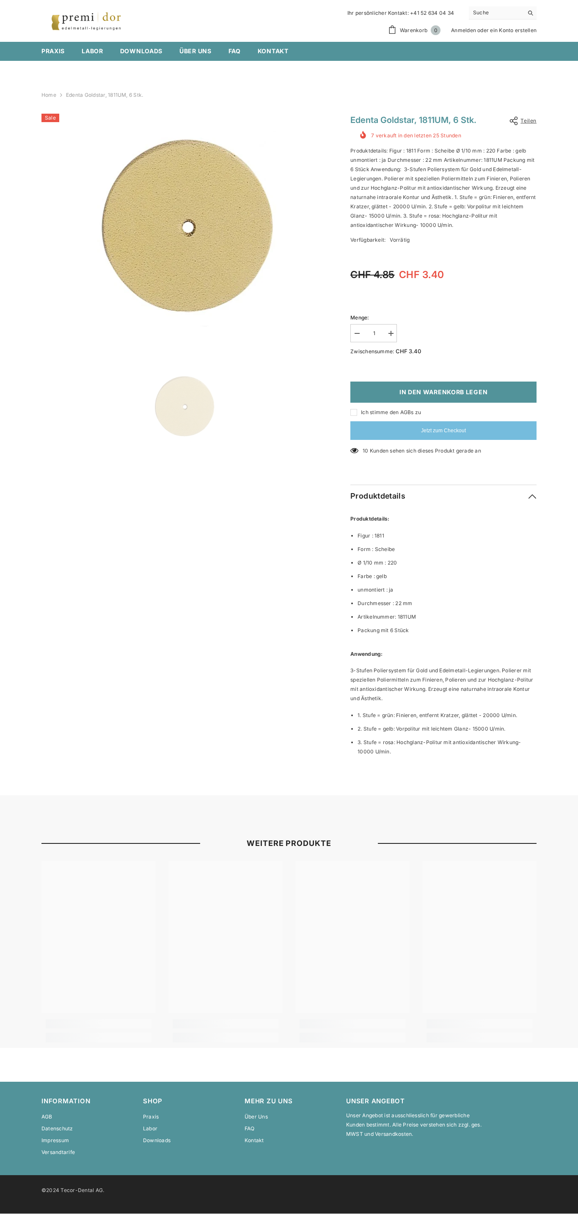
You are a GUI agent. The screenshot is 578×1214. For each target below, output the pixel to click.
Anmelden (463, 30)
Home (48, 95)
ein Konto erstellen (513, 30)
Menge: (359, 317)
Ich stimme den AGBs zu (391, 412)
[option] (183, 228)
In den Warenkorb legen (443, 392)
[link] (98, 1023)
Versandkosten (393, 1134)
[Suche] (503, 12)
